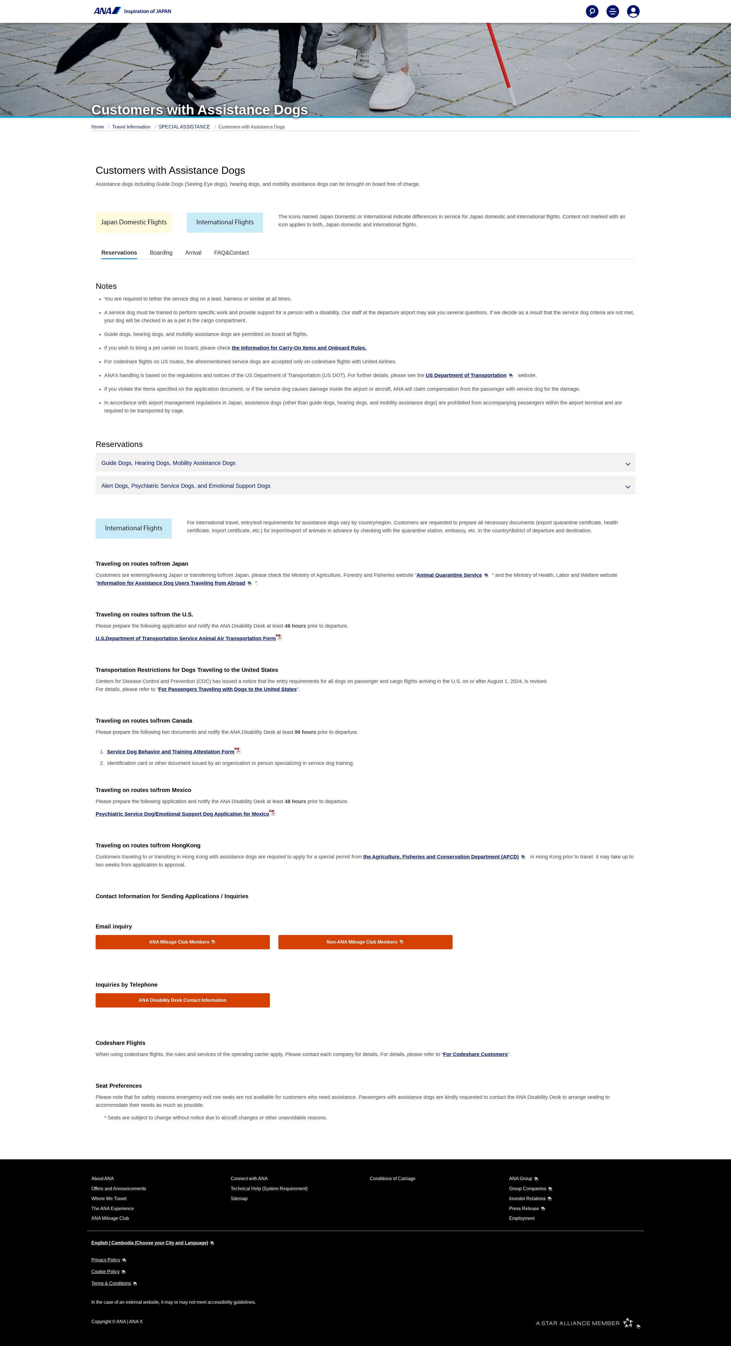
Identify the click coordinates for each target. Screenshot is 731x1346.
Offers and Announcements (118, 1188)
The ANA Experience (112, 1208)
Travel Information (132, 126)
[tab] (119, 252)
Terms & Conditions (111, 1283)
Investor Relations (527, 1198)
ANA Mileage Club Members (179, 942)
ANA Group (520, 1178)
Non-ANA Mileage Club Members (363, 942)
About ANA (102, 1178)
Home (98, 126)
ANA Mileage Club (110, 1218)
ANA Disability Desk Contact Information (182, 1000)
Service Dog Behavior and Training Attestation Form (170, 752)
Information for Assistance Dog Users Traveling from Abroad (171, 583)
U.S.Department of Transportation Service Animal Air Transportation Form (186, 638)
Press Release (524, 1208)
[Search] (592, 11)
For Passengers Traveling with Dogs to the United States (227, 689)
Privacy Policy (105, 1260)
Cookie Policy (105, 1271)
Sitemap (239, 1198)
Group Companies (527, 1188)
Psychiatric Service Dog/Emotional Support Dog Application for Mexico (182, 814)
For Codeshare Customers (475, 1054)
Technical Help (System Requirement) (269, 1188)
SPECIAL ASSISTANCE (185, 126)
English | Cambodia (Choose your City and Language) (149, 1242)
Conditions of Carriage (392, 1178)
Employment (522, 1218)
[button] (365, 462)
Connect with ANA (249, 1178)
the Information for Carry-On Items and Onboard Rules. (299, 348)
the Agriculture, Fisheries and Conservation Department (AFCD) (441, 857)
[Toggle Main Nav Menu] (613, 11)
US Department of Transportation (466, 375)
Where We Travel (108, 1198)
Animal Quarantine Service (449, 575)
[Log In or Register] (633, 11)
